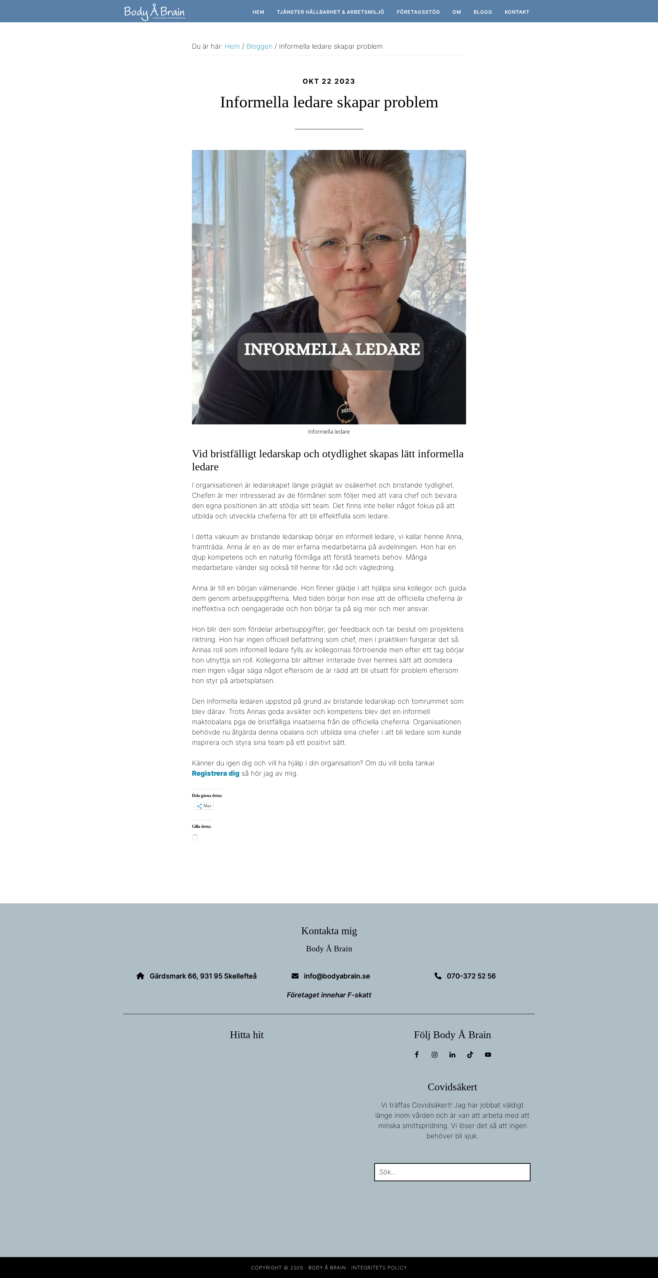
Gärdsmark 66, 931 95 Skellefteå (203, 976)
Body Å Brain (185, 12)
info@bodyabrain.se (337, 976)
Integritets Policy (379, 1267)
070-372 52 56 (471, 976)
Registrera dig (216, 773)
